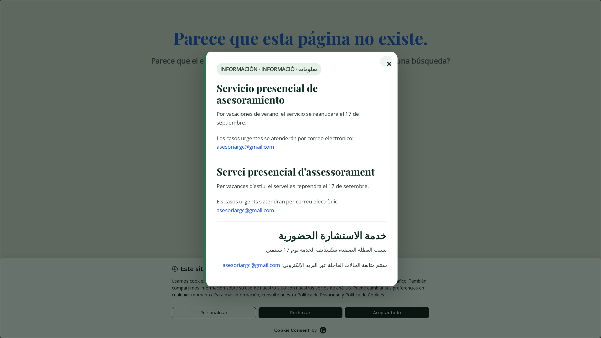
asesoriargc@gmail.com (245, 146)
